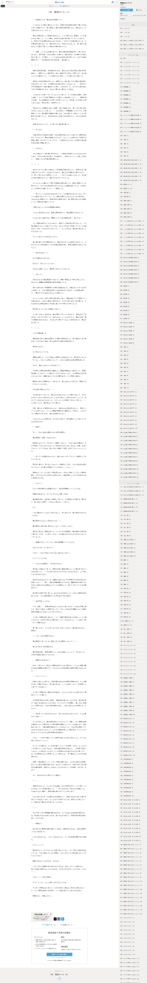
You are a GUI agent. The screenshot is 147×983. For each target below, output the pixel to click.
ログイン (66, 957)
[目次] (117, 2)
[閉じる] (50, 914)
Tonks (122, 5)
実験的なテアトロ (126, 3)
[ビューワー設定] (112, 2)
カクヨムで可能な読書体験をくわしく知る (58, 960)
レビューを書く (126, 10)
